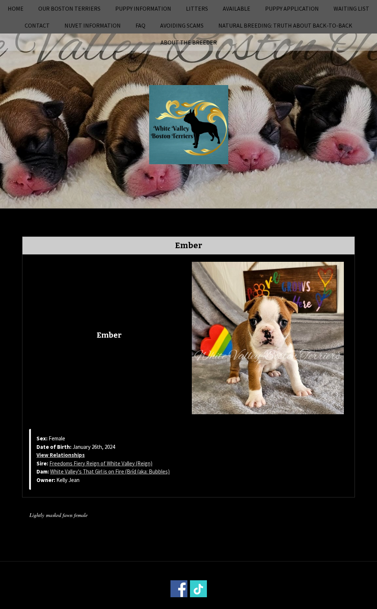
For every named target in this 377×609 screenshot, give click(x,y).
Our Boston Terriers (69, 8)
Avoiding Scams (182, 25)
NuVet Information (92, 25)
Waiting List (351, 8)
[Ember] (268, 337)
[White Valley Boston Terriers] (189, 123)
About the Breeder (189, 42)
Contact (37, 25)
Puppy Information (143, 8)
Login (288, 604)
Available (236, 8)
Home (16, 8)
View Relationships (60, 454)
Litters (197, 8)
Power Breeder (229, 604)
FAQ (140, 25)
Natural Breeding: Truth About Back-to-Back (285, 25)
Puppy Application (292, 8)
